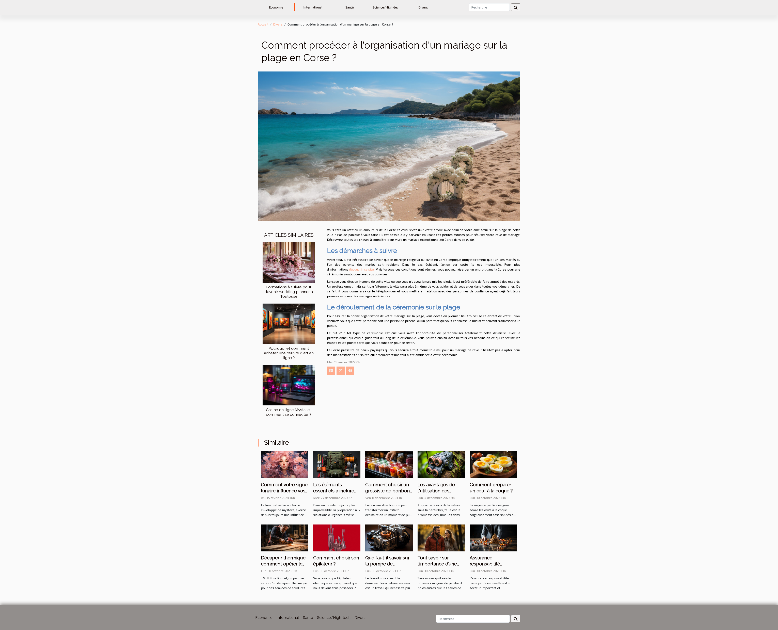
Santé (349, 7)
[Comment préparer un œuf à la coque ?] (493, 464)
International (312, 7)
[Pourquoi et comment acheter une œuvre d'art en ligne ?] (289, 323)
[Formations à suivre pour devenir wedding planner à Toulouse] (289, 262)
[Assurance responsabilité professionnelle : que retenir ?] (493, 537)
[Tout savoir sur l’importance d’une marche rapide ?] (441, 537)
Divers (423, 7)
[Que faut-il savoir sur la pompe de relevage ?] (389, 537)
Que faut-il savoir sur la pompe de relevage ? (387, 563)
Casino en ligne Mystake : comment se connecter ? (288, 412)
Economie (276, 7)
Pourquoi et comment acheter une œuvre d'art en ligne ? (289, 353)
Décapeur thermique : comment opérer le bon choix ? (284, 563)
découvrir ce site (361, 269)
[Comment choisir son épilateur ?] (337, 537)
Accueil (263, 24)
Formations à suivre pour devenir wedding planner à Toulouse (289, 291)
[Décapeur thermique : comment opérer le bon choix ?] (284, 537)
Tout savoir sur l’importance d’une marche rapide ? (437, 563)
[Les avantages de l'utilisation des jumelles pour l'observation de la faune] (441, 464)
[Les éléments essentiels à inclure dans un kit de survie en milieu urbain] (337, 464)
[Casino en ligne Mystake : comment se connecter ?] (289, 385)
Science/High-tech (386, 7)
